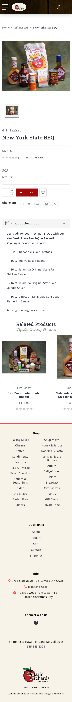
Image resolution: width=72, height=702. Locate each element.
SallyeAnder (52, 471)
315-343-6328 (36, 646)
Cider (20, 488)
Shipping (36, 555)
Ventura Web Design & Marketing (47, 693)
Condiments (20, 456)
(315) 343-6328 (38, 586)
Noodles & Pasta (52, 451)
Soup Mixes (52, 440)
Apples (52, 466)
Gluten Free (20, 499)
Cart (36, 544)
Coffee (20, 451)
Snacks (20, 505)
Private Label (52, 505)
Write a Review (34, 157)
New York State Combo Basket (24, 395)
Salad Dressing (20, 473)
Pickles (51, 477)
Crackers (20, 462)
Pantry (52, 494)
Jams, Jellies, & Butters (51, 458)
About (36, 532)
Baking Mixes (20, 440)
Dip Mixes (20, 494)
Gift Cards (52, 499)
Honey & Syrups (52, 445)
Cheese (20, 445)
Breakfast (52, 482)
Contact (36, 550)
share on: (9, 202)
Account (36, 538)
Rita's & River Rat (20, 468)
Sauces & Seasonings (20, 480)
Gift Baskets (52, 488)
